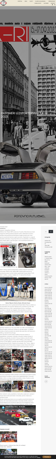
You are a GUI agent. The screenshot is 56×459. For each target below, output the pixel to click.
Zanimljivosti (47, 247)
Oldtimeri (47, 240)
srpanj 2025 (47, 310)
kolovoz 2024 (48, 321)
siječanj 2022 (47, 347)
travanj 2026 (47, 293)
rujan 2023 (47, 335)
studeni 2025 (48, 303)
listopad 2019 (48, 366)
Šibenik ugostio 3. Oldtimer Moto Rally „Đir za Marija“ (13, 445)
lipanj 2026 (47, 290)
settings (38, 457)
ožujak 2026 (47, 295)
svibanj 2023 (47, 340)
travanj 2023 (47, 342)
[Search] (51, 231)
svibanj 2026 (47, 292)
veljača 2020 (47, 356)
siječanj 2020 (48, 358)
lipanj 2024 (47, 324)
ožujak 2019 (47, 371)
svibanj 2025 (47, 313)
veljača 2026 (47, 297)
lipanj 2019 (47, 369)
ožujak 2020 (47, 355)
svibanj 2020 (47, 353)
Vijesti (3, 110)
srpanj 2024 (47, 322)
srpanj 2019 (47, 368)
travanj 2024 (47, 326)
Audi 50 (46, 279)
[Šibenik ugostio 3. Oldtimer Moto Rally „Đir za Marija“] (8, 437)
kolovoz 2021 (48, 351)
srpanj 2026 (47, 289)
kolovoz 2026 (48, 287)
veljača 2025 (47, 316)
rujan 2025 (47, 308)
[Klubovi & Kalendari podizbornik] (45, 1)
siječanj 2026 (48, 298)
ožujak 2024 (47, 327)
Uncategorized (48, 242)
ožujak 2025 (47, 314)
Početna (20, 1)
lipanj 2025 (47, 311)
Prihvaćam (46, 457)
